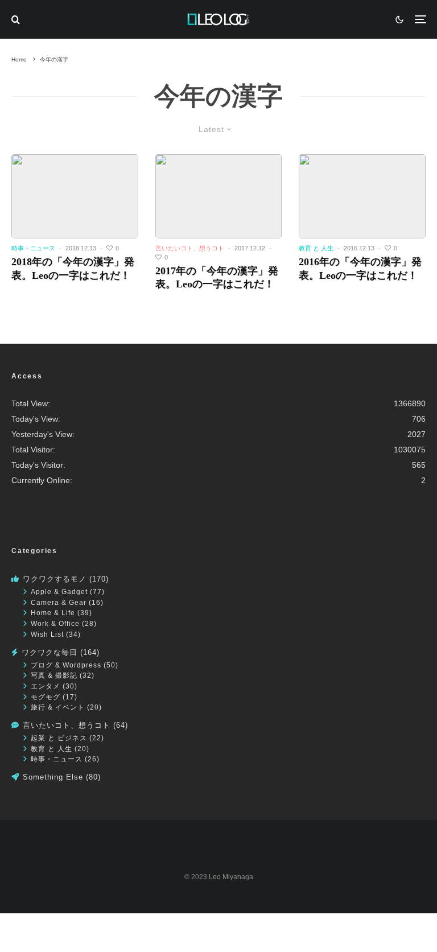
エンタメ (45, 686)
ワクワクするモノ (54, 579)
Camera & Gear (58, 602)
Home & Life (53, 612)
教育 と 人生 (51, 748)
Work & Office (55, 623)
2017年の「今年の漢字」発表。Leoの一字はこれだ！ (216, 277)
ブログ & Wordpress (66, 665)
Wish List (47, 634)
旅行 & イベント (58, 707)
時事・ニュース (57, 759)
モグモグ (45, 696)
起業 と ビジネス (59, 737)
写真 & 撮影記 (54, 675)
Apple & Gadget (59, 591)
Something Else (53, 777)
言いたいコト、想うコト (66, 725)
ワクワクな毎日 (49, 652)
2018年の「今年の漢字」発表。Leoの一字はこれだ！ (72, 268)
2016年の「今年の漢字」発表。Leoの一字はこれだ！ (360, 268)
